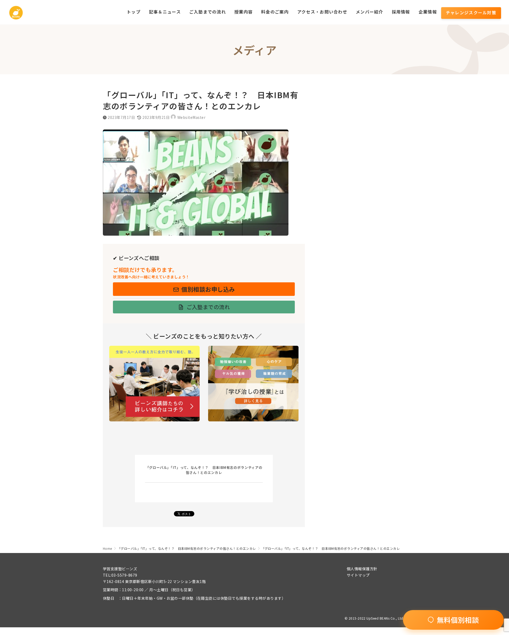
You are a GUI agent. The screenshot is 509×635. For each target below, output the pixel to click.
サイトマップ (358, 575)
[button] (204, 289)
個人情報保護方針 (362, 568)
